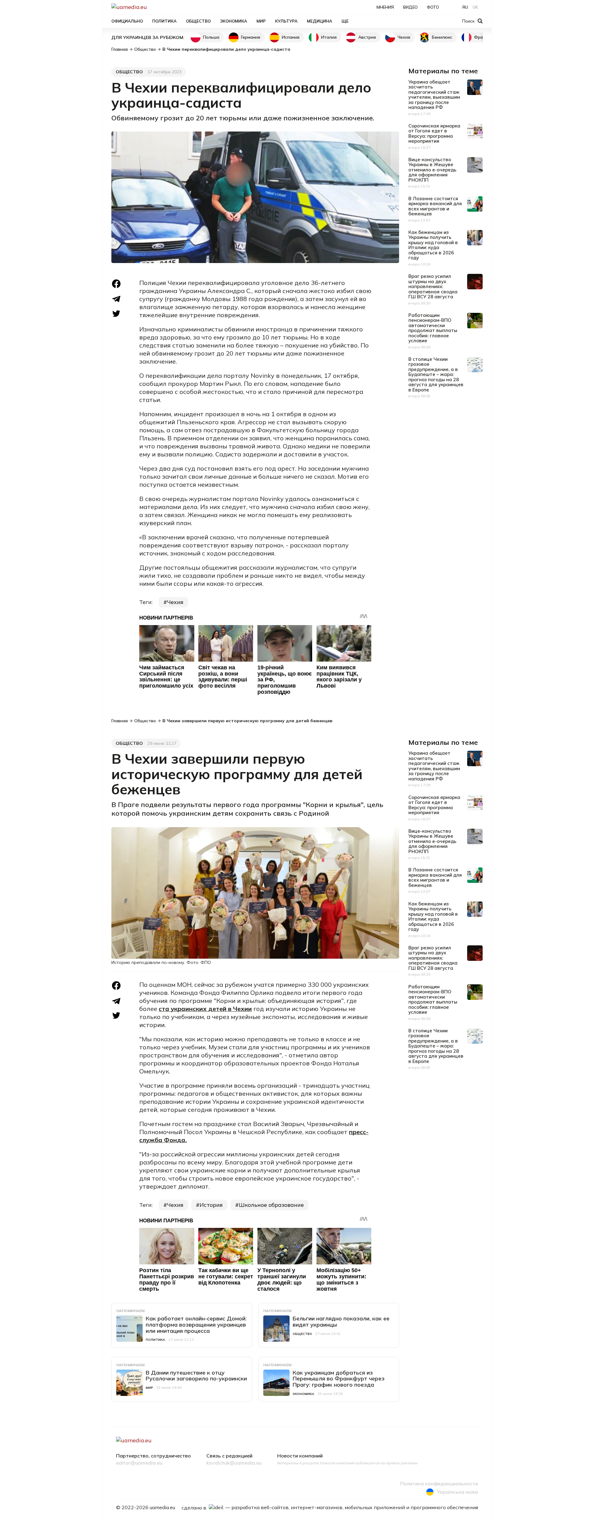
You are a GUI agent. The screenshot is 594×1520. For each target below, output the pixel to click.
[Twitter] (116, 313)
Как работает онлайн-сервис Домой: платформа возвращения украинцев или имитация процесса (196, 1324)
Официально (127, 21)
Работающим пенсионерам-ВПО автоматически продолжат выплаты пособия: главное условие (432, 328)
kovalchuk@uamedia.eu (234, 1463)
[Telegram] (116, 299)
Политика (164, 21)
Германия (250, 37)
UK (475, 7)
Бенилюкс (442, 37)
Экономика (233, 21)
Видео (410, 7)
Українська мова (457, 1492)
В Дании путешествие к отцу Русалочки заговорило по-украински (196, 1375)
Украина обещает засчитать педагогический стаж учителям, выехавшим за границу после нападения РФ (434, 94)
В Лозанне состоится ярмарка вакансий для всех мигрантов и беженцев (435, 206)
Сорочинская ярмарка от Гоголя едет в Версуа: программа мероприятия (434, 133)
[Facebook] (116, 284)
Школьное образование (271, 1204)
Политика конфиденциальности (439, 1484)
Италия (329, 37)
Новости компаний (300, 1456)
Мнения (385, 7)
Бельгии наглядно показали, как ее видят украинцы (341, 1321)
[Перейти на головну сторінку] (150, 7)
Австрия (367, 37)
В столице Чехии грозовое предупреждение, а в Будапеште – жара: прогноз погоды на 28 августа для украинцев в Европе (435, 374)
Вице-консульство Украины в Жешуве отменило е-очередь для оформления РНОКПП (432, 170)
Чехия (404, 37)
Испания (290, 37)
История (211, 1204)
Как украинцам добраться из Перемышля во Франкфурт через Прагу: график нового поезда (339, 1378)
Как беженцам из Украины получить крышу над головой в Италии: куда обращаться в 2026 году (433, 245)
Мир (261, 21)
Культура (286, 21)
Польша (211, 37)
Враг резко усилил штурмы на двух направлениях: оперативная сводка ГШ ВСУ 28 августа (433, 286)
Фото (433, 7)
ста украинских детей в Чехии (205, 1009)
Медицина (319, 21)
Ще (345, 21)
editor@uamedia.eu (139, 1463)
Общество (198, 21)
